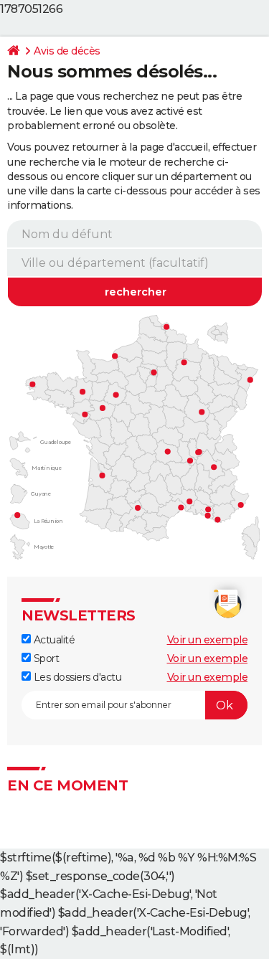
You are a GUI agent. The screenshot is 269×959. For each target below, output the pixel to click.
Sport (45, 658)
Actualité (53, 639)
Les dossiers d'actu (76, 677)
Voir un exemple (207, 639)
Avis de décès (67, 50)
